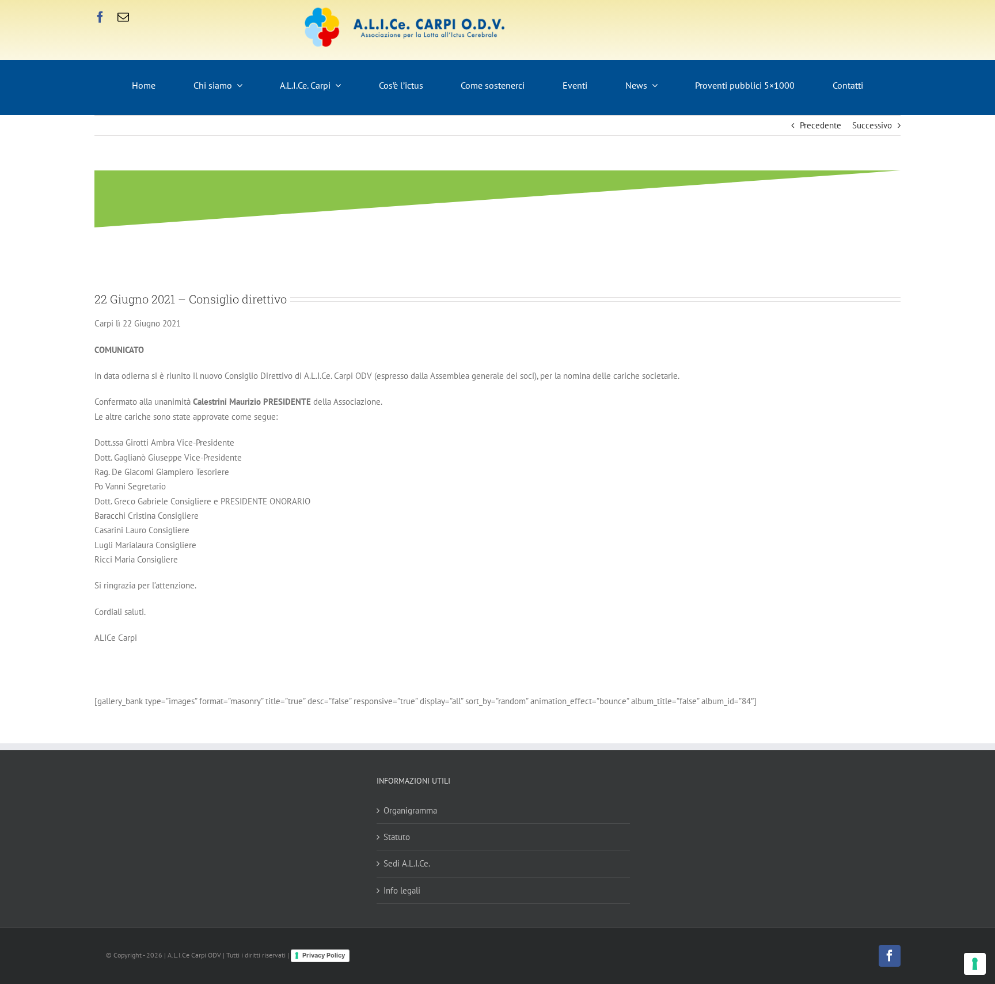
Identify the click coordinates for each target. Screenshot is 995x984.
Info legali (401, 890)
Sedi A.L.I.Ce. (406, 863)
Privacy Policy (323, 955)
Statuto (396, 836)
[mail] (123, 17)
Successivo (872, 125)
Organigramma (410, 810)
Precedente (820, 125)
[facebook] (100, 17)
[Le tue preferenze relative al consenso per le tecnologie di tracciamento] (975, 964)
